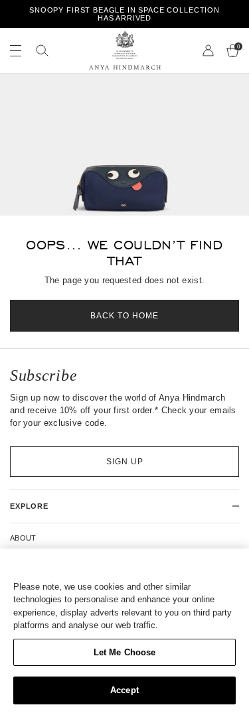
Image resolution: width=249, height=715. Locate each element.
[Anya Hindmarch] (124, 50)
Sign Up (124, 461)
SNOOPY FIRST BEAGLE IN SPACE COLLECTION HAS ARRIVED (124, 14)
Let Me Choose (125, 652)
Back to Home (124, 315)
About (23, 538)
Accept (124, 690)
